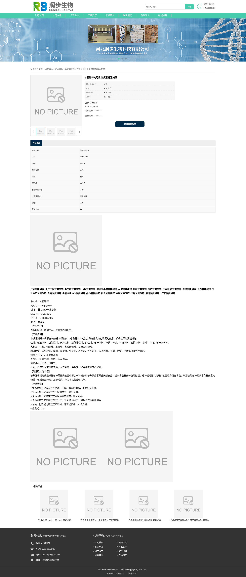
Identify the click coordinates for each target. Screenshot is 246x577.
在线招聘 (162, 15)
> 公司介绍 (122, 542)
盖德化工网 (132, 574)
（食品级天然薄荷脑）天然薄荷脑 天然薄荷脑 (99, 520)
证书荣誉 (109, 15)
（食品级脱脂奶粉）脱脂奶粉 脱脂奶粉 (143, 520)
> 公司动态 (98, 547)
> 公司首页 (98, 542)
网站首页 (49, 69)
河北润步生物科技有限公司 (108, 570)
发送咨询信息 (130, 124)
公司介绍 (57, 15)
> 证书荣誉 (98, 551)
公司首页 (39, 15)
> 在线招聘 (122, 555)
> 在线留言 (98, 555)
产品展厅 (92, 15)
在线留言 (145, 15)
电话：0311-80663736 (45, 549)
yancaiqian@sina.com (51, 555)
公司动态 (74, 15)
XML (144, 570)
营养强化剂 (70, 69)
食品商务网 (120, 574)
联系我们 (127, 15)
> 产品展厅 (122, 547)
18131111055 (209, 8)
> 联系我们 (122, 551)
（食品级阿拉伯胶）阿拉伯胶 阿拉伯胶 (54, 520)
